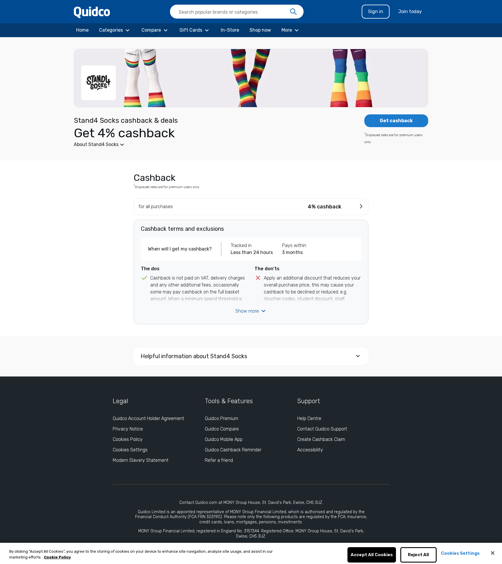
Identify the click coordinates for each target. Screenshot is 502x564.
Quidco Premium (221, 418)
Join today (410, 11)
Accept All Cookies (372, 555)
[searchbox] (237, 12)
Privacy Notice (128, 429)
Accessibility (310, 450)
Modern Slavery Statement (140, 460)
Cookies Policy (128, 439)
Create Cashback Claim (321, 439)
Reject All (418, 555)
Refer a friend (219, 460)
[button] (207, 144)
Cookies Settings (130, 450)
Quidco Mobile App (224, 439)
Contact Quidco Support (322, 429)
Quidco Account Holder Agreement (148, 418)
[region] (251, 553)
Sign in (375, 11)
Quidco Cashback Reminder (233, 450)
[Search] (293, 12)
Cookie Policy (57, 557)
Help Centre (309, 418)
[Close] (492, 553)
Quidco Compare (222, 429)
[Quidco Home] (92, 12)
